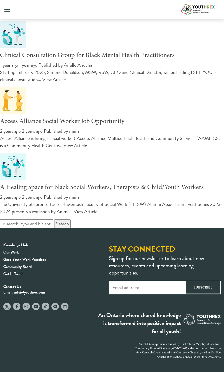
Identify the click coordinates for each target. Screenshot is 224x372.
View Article (54, 79)
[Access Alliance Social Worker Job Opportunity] (13, 110)
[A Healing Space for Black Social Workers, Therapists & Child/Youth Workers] (13, 176)
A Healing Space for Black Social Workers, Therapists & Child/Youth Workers (102, 187)
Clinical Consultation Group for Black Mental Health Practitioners (87, 55)
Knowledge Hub (15, 245)
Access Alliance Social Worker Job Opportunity (62, 121)
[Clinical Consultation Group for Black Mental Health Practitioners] (13, 44)
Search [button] (62, 223)
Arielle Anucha (78, 65)
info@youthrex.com (29, 292)
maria (74, 131)
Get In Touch (13, 274)
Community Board (17, 266)
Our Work (11, 252)
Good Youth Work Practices (24, 259)
